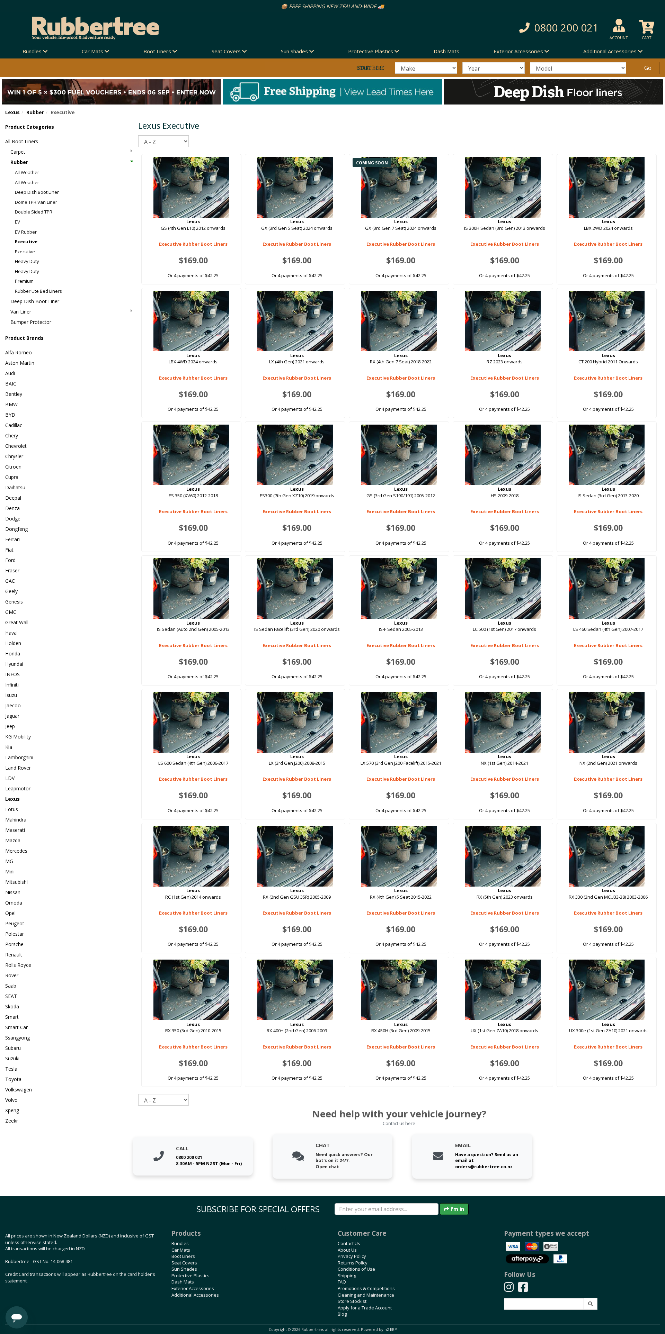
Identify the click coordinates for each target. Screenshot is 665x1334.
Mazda (12, 840)
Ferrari (12, 539)
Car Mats (180, 1250)
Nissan (12, 892)
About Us (347, 1250)
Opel (10, 913)
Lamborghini (19, 757)
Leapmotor (17, 788)
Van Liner (20, 311)
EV (17, 222)
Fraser (12, 570)
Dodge (12, 518)
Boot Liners (183, 1256)
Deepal (13, 497)
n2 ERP (390, 1329)
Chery (11, 435)
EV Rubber (26, 232)
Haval (11, 632)
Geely (11, 591)
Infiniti (12, 684)
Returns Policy (352, 1263)
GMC (10, 612)
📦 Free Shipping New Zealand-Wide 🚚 (332, 6)
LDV (10, 778)
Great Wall (16, 622)
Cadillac (13, 425)
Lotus (11, 809)
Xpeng (12, 1110)
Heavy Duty (27, 261)
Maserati (15, 830)
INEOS (12, 674)
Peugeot (14, 923)
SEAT (11, 996)
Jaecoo (13, 705)
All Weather (27, 172)
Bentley (13, 394)
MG (9, 861)
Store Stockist (352, 1301)
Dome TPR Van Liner (36, 202)
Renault (13, 954)
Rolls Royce (18, 965)
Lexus (12, 112)
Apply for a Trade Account (365, 1308)
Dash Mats (446, 51)
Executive (26, 241)
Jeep (10, 726)
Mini (10, 871)
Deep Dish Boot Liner (37, 192)
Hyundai (14, 664)
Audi (10, 373)
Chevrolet (16, 446)
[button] (484, 27)
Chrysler (14, 456)
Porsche (14, 944)
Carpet (17, 151)
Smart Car (16, 1027)
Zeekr (11, 1120)
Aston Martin (19, 363)
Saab (10, 985)
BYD (10, 414)
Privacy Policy (352, 1256)
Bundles (180, 1243)
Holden (13, 643)
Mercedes (16, 850)
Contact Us (349, 1243)
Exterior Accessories (192, 1288)
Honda (12, 653)
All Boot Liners (21, 141)
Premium (24, 281)
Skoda (12, 1006)
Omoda (13, 902)
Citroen (13, 466)
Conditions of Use (356, 1269)
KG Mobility (18, 736)
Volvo (11, 1100)
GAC (10, 581)
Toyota (13, 1079)
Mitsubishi (16, 882)
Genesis (14, 601)
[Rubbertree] (152, 28)
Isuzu (11, 695)
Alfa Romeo (18, 352)
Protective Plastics (190, 1275)
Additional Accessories (195, 1295)
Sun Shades (184, 1269)
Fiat (9, 549)
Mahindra (15, 819)
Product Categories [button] (29, 127)
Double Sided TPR (33, 212)
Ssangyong (17, 1037)
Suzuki (12, 1058)
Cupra (11, 477)
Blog (342, 1314)
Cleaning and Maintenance (366, 1295)
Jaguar (12, 716)
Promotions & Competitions (366, 1288)
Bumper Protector (30, 322)
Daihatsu (15, 487)
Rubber (35, 112)
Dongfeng (16, 529)
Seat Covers (184, 1263)
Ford (10, 560)
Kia (8, 747)
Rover (11, 975)
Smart (12, 1017)
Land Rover (18, 767)
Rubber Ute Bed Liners (38, 291)
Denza (12, 508)
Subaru (13, 1048)
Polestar (14, 934)
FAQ (342, 1282)
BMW (11, 404)
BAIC (10, 383)
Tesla (11, 1068)
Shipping (347, 1275)
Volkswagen (18, 1089)
